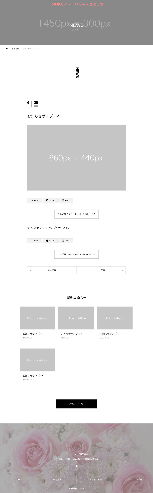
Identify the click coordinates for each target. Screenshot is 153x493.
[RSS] (76, 466)
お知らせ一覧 (76, 404)
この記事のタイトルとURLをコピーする (76, 214)
